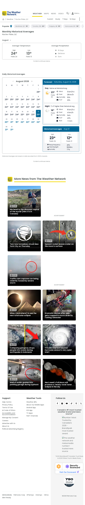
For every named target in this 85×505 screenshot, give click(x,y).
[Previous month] (13, 81)
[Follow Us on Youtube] (66, 403)
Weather (10, 19)
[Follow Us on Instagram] (62, 403)
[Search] (68, 13)
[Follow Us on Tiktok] (71, 403)
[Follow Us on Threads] (76, 403)
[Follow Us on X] (81, 403)
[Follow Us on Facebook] (57, 403)
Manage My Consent (10, 418)
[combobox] (6, 40)
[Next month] (32, 81)
